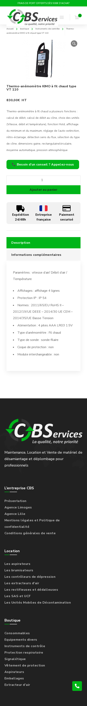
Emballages (14, 678)
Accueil (10, 28)
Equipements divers (20, 639)
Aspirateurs (14, 672)
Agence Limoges (18, 507)
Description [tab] (20, 243)
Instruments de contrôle (47, 28)
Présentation (15, 501)
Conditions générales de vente (30, 533)
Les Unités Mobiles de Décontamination (37, 602)
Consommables (17, 633)
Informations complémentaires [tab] (36, 255)
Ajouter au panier (43, 189)
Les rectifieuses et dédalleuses (31, 589)
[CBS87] (32, 17)
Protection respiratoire (23, 652)
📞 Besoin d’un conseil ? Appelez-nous (43, 164)
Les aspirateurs (17, 564)
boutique (24, 28)
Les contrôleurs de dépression (30, 577)
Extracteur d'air (17, 685)
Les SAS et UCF (17, 596)
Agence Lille (14, 514)
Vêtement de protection (24, 665)
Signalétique (15, 659)
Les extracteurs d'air (21, 583)
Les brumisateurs (18, 570)
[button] (74, 43)
